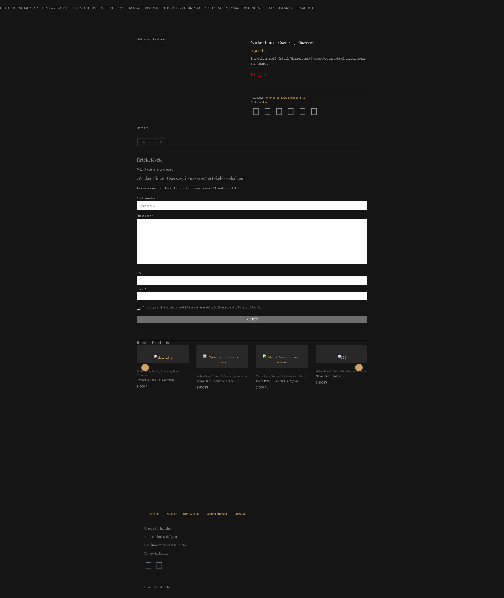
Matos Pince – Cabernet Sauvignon (277, 381)
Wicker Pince (297, 97)
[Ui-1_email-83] (326, 111)
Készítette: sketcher (158, 587)
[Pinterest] (279, 111)
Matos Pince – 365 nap (329, 376)
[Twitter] (267, 111)
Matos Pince (203, 376)
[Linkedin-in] (302, 111)
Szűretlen (142, 375)
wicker (263, 102)
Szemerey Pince (170, 371)
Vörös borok (240, 376)
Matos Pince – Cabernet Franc (214, 381)
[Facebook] (256, 111)
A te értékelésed (147, 198)
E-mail (141, 289)
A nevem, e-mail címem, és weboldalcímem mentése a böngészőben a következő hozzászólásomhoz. (203, 307)
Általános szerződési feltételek (165, 545)
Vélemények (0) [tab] (152, 142)
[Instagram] (159, 565)
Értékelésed (145, 216)
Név (140, 273)
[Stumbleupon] (314, 111)
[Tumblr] (291, 111)
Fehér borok (272, 97)
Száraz (285, 97)
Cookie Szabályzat (157, 553)
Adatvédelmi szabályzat (160, 537)
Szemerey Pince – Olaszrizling (155, 380)
